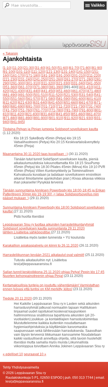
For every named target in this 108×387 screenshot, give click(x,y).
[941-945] (17, 122)
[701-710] (48, 106)
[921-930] (86, 118)
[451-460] (63, 91)
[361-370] (25, 87)
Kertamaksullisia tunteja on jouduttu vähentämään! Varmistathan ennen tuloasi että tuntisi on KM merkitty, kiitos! (51, 287)
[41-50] (51, 68)
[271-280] (86, 79)
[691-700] (32, 106)
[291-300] (17, 83)
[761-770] (40, 110)
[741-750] (10, 110)
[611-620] (10, 103)
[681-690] (17, 106)
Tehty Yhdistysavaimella (21, 367)
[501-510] (40, 95)
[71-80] (85, 68)
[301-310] (32, 83)
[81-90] (96, 68)
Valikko (98, 5)
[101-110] (23, 72)
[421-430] (17, 91)
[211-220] (93, 76)
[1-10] (7, 68)
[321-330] (63, 83)
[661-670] (86, 103)
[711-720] (63, 106)
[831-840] (47, 114)
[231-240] (25, 79)
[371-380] (40, 87)
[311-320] (48, 83)
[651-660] (70, 103)
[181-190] (48, 76)
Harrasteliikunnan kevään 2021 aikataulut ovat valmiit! (43, 255)
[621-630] (25, 103)
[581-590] (63, 99)
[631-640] (40, 103)
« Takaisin (10, 53)
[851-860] (78, 114)
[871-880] (10, 118)
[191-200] (63, 76)
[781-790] (71, 110)
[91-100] (9, 72)
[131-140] (68, 72)
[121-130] (53, 72)
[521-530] (70, 95)
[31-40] (40, 68)
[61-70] (74, 68)
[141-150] (83, 72)
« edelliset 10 (13, 354)
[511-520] (55, 95)
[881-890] (25, 118)
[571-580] (48, 99)
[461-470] (78, 91)
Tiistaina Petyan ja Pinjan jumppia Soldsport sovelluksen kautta (50, 129)
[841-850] (63, 114)
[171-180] (32, 76)
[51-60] (62, 68)
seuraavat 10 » (35, 354)
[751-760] (25, 110)
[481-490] (10, 95)
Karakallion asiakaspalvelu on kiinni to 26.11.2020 (40, 245)
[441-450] (48, 91)
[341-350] (93, 83)
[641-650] (55, 103)
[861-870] (93, 114)
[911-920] (71, 118)
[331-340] (78, 83)
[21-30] (28, 68)
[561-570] (32, 99)
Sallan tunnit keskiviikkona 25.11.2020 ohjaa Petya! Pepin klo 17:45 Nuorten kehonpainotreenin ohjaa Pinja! (53, 274)
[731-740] (93, 106)
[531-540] (86, 95)
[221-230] (10, 79)
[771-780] (55, 110)
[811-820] (17, 114)
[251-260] (55, 79)
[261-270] (71, 79)
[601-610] (93, 99)
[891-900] (40, 118)
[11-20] (17, 68)
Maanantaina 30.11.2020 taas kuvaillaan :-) (35, 154)
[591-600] (78, 99)
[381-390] (55, 87)
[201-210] (78, 76)
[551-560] (17, 99)
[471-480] (93, 91)
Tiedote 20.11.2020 (17, 298)
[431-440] (32, 91)
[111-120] (38, 72)
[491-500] (25, 95)
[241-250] (40, 79)
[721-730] (78, 106)
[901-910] (55, 118)
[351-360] (10, 87)
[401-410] (86, 87)
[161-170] (17, 76)
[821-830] (32, 114)
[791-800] (86, 110)
